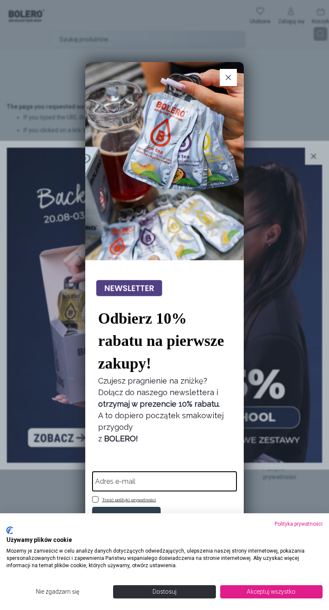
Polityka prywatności (299, 524)
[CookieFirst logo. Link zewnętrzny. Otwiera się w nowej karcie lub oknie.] (9, 530)
